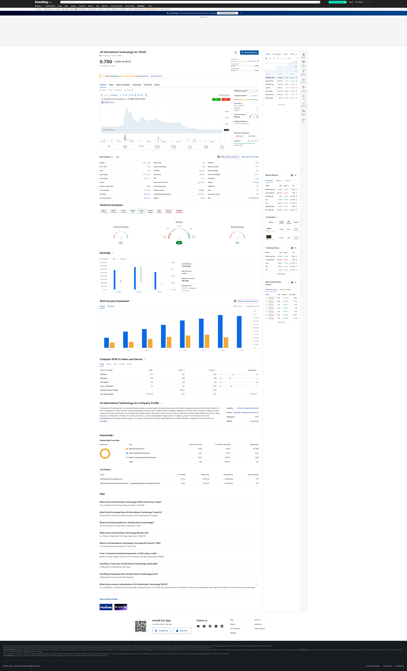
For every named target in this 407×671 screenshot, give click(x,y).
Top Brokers (271, 217)
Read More (104, 421)
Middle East (115, 9)
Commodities (277, 54)
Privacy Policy (387, 666)
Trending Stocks (272, 248)
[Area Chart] (106, 95)
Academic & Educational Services (246, 412)
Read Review (296, 229)
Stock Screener (130, 6)
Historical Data (128, 90)
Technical (148, 85)
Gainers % (279, 180)
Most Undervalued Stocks (273, 283)
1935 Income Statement (114, 301)
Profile (110, 90)
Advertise (258, 624)
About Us (258, 620)
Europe (107, 9)
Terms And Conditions (373, 666)
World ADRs (82, 9)
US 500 (268, 87)
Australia (57, 9)
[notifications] (366, 2)
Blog (231, 620)
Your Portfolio (235, 628)
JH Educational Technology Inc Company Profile (129, 403)
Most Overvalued (285, 289)
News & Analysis (123, 85)
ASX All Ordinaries (271, 84)
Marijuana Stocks (139, 9)
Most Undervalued (271, 289)
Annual (102, 306)
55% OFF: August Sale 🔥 (337, 2)
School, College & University (248, 408)
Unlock (150, 394)
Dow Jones (269, 91)
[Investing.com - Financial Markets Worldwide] (43, 2)
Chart (111, 85)
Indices (268, 54)
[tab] (104, 211)
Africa (130, 9)
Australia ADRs (92, 9)
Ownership (118, 90)
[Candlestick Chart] (102, 95)
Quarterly (110, 306)
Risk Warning (400, 666)
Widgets (233, 633)
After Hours (65, 9)
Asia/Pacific (123, 9)
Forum (157, 85)
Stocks (39, 9)
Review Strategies (156, 76)
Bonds (286, 54)
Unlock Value (252, 61)
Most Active (269, 180)
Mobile (232, 624)
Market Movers (272, 175)
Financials (136, 85)
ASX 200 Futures (271, 81)
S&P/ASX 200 (270, 77)
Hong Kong (254, 421)
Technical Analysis (111, 205)
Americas (101, 9)
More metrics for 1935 (250, 157)
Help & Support (260, 628)
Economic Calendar (116, 6)
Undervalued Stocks (165, 9)
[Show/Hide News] (146, 95)
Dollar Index (269, 98)
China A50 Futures (271, 94)
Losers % (288, 180)
